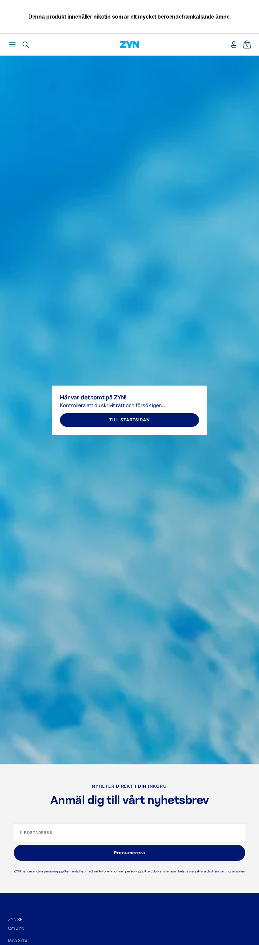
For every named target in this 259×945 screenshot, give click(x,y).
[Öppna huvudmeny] (12, 45)
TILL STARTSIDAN (129, 420)
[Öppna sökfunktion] (26, 45)
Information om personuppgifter (125, 871)
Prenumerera (129, 853)
